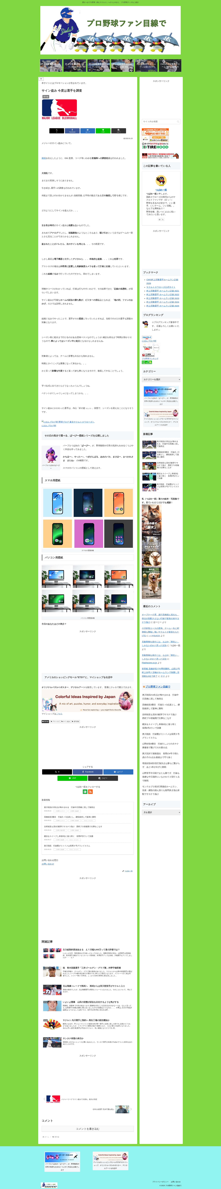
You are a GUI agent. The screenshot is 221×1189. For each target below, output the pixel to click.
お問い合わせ (48, 864)
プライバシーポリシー (160, 1182)
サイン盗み (66, 721)
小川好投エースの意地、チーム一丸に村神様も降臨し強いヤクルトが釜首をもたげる (160, 632)
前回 (44, 158)
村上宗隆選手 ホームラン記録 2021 (162, 291)
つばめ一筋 (161, 190)
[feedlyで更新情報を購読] (85, 791)
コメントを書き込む (88, 1128)
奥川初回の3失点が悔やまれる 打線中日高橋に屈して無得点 (69, 807)
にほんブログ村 (49, 426)
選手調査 (76, 721)
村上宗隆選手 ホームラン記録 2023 (162, 298)
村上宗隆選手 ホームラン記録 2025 (162, 306)
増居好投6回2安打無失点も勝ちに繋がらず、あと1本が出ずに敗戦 (161, 765)
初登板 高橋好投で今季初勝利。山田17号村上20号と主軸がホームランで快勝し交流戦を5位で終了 (161, 672)
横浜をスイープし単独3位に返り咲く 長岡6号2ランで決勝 (68, 836)
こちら (59, 714)
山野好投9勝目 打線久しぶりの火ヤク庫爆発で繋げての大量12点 (160, 746)
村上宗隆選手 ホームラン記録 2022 (162, 294)
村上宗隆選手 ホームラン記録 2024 (162, 302)
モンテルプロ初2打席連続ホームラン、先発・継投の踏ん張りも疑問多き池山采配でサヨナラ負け (161, 790)
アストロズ (56, 721)
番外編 (46, 721)
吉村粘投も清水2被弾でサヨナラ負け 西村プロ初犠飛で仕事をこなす (73, 826)
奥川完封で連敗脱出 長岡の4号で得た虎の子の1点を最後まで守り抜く (160, 755)
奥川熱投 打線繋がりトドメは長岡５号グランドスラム (67, 846)
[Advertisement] (88, 649)
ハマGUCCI (154, 636)
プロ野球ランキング (150, 358)
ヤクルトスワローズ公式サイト (160, 287)
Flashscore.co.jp (149, 663)
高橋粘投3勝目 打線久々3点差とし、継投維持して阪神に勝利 (70, 817)
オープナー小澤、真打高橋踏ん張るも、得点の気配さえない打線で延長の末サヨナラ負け (160, 618)
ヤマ (163, 676)
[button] (118, 130)
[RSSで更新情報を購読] (90, 791)
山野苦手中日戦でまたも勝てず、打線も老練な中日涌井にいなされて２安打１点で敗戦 (161, 777)
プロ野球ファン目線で (157, 686)
